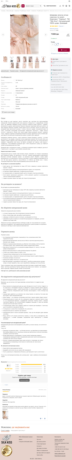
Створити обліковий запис (25, 441)
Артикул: (52, 30)
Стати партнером (41, 444)
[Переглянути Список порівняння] (60, 5)
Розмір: (53, 42)
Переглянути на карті (60, 455)
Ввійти (20, 439)
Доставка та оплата (42, 448)
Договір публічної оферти (43, 452)
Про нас (39, 439)
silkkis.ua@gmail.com (60, 453)
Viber (67, 449)
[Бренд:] (68, 35)
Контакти (39, 446)
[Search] (40, 6)
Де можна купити (41, 441)
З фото (6, 384)
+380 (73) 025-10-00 (60, 447)
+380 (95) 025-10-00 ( (60, 449)
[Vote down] (44, 418)
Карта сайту (40, 455)
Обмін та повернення (42, 450)
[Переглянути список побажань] (63, 5)
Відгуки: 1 (61, 26)
